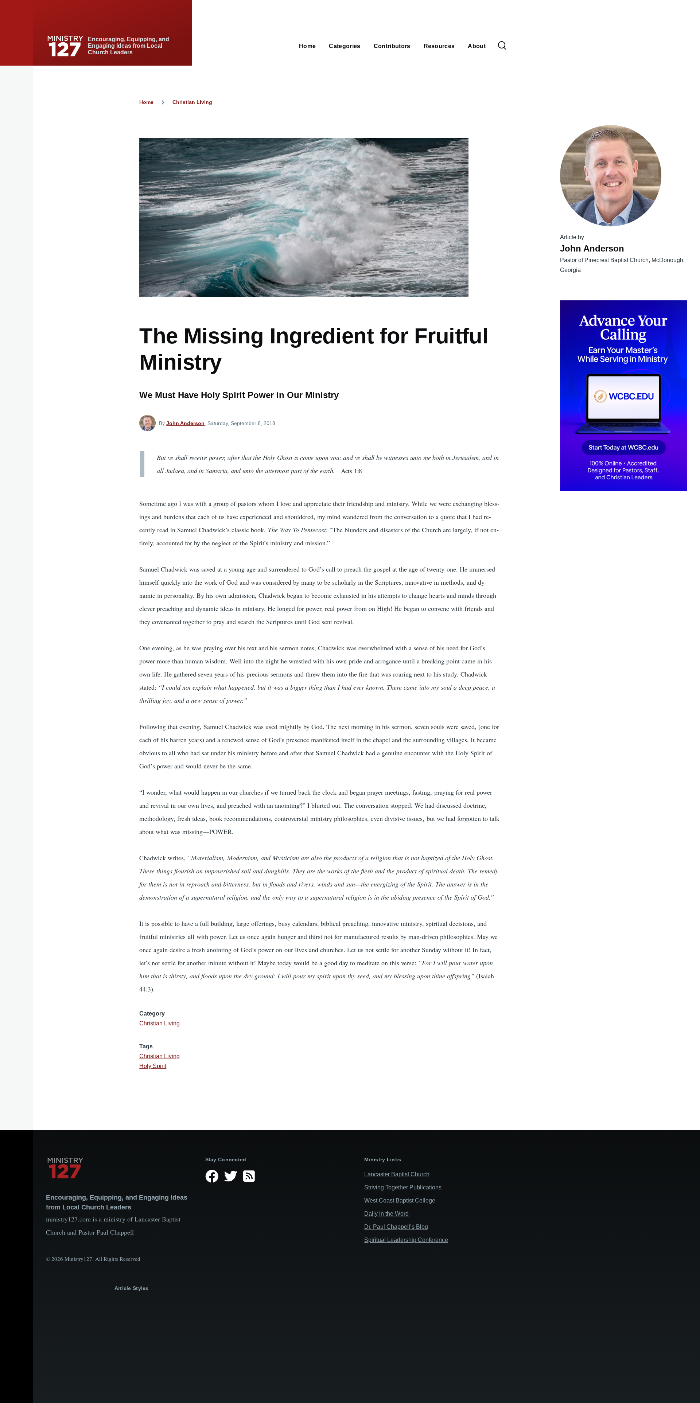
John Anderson (185, 423)
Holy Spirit (152, 1066)
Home (146, 102)
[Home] (120, 1168)
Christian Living (192, 102)
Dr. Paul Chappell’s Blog (396, 1227)
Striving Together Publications (403, 1187)
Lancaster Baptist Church (396, 1174)
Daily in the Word (386, 1214)
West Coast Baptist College (399, 1200)
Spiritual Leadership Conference (406, 1240)
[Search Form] (502, 46)
